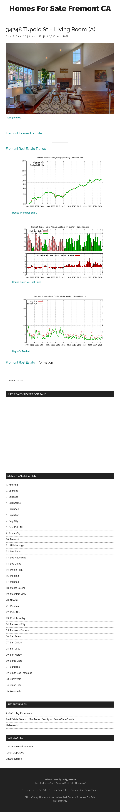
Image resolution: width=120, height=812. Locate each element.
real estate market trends (19, 746)
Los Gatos (15, 563)
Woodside (15, 691)
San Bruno (15, 636)
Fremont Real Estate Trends (26, 149)
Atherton (13, 484)
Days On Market (21, 351)
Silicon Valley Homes (36, 797)
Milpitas (14, 581)
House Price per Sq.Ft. (24, 212)
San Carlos (16, 642)
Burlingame (15, 502)
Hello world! (12, 725)
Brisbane (13, 496)
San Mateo (16, 654)
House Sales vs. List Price (26, 282)
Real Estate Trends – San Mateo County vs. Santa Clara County (40, 719)
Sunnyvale (15, 679)
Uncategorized (14, 758)
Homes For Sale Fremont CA (60, 8)
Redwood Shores (19, 630)
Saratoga (15, 666)
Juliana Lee (50, 779)
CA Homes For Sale (85, 797)
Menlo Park (16, 569)
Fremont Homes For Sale (24, 133)
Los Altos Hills (18, 557)
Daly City (13, 521)
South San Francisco (21, 672)
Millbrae (14, 575)
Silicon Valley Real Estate (60, 797)
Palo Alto (15, 612)
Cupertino (14, 515)
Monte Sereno (17, 587)
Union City (15, 685)
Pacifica (14, 606)
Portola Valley (17, 618)
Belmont (13, 490)
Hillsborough (17, 545)
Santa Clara (16, 660)
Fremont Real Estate (20, 362)
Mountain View (18, 594)
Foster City (15, 533)
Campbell (14, 509)
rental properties (15, 752)
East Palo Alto (16, 527)
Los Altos (15, 551)
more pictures (13, 117)
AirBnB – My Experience (19, 713)
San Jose (15, 648)
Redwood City (17, 624)
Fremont (14, 539)
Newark (14, 600)
